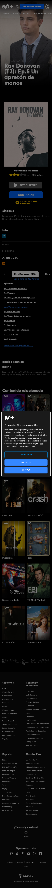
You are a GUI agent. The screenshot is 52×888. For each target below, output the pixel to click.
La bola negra (31, 695)
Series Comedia (8, 728)
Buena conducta (10, 600)
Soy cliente (28, 185)
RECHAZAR (26, 462)
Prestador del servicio (14, 862)
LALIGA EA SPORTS (9, 767)
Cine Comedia (7, 699)
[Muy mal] (11, 174)
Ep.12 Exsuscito (10, 339)
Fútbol (26, 13)
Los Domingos (31, 699)
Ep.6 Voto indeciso (12, 311)
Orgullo (5, 739)
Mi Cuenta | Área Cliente (35, 767)
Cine (15, 13)
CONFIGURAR (26, 454)
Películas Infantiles (9, 714)
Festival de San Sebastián (36, 731)
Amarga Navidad (32, 702)
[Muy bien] (24, 174)
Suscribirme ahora (32, 6)
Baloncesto (6, 782)
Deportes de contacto (10, 796)
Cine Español (7, 696)
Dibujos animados (33, 735)
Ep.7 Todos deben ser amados (17, 316)
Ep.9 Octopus (10, 325)
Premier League (8, 771)
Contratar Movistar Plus (35, 778)
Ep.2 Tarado (9, 293)
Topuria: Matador (9, 792)
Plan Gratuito (31, 796)
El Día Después (8, 774)
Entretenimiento (8, 735)
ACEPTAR (26, 470)
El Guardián (8, 642)
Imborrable (8, 558)
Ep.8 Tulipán (9, 320)
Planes (28, 792)
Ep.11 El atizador (11, 334)
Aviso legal (30, 862)
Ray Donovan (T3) (25, 274)
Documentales (8, 732)
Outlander (30, 717)
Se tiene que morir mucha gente (36, 711)
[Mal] (14, 174)
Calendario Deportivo (10, 803)
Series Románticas (9, 724)
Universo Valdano (9, 778)
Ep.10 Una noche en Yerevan (16, 330)
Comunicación (31, 814)
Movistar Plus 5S (32, 745)
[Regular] (17, 174)
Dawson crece (34, 642)
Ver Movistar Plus (32, 760)
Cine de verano (8, 710)
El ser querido (31, 691)
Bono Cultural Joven (34, 803)
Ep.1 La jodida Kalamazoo (15, 288)
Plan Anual (30, 800)
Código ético (31, 774)
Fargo (29, 558)
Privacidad (42, 862)
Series (5, 13)
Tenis (4, 785)
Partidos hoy (7, 807)
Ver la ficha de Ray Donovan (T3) (18, 346)
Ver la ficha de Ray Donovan (26, 279)
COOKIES (26, 867)
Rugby (4, 789)
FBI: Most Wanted (36, 600)
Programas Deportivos (34, 738)
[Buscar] (17, 6)
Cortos (5, 706)
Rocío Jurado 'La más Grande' (38, 724)
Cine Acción (7, 703)
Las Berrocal (31, 720)
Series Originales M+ (10, 721)
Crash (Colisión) (35, 515)
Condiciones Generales (35, 771)
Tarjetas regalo (32, 810)
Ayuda (26, 836)
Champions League (9, 764)
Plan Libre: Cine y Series (35, 789)
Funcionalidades (32, 764)
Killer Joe (7, 515)
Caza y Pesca (31, 742)
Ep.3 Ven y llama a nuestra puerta (19, 298)
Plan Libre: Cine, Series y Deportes (35, 783)
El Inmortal (30, 706)
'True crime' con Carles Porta (37, 727)
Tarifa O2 (29, 807)
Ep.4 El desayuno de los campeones (20, 302)
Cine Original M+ (8, 692)
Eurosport (6, 800)
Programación (7, 810)
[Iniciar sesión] (47, 6)
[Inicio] (7, 6)
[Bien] (21, 174)
